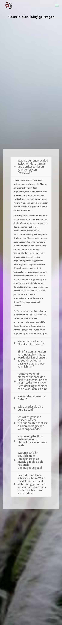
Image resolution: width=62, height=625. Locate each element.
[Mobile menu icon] (57, 5)
